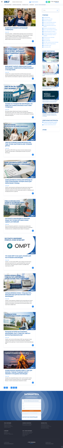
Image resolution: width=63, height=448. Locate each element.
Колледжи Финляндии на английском (49, 31)
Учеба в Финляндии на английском (28, 432)
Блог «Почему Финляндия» (41, 4)
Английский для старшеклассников (46, 426)
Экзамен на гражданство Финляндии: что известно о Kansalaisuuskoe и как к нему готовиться (18, 105)
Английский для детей (44, 424)
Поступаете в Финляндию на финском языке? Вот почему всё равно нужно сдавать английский (17, 220)
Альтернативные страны (47, 45)
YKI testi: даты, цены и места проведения (50, 62)
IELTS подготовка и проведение (27, 424)
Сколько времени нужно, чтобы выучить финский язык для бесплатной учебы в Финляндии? (18, 294)
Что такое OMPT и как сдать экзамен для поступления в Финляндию (18, 256)
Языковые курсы (25, 4)
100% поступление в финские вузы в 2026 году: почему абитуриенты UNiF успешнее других (18, 144)
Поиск (57, 10)
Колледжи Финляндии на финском (49, 23)
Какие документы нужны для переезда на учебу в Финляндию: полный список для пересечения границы (18, 181)
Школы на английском (7, 424)
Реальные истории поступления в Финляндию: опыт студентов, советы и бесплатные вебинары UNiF (17, 333)
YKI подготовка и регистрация (27, 425)
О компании (31, 4)
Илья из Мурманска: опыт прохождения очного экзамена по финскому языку (49, 101)
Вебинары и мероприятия (48, 20)
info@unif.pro (57, 2)
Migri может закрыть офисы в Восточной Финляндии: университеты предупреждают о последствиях (19, 68)
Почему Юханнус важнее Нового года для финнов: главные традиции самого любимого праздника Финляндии (18, 372)
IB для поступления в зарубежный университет (16, 28)
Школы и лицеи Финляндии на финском (50, 22)
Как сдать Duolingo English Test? (50, 124)
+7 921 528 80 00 (54, 1)
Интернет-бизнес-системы (49, 443)
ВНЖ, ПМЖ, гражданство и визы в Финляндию (51, 42)
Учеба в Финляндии (7, 4)
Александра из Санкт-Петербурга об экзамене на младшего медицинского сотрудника (49, 115)
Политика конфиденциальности (8, 443)
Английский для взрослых (45, 427)
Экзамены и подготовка (17, 4)
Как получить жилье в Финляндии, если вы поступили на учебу (50, 88)
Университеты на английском (8, 426)
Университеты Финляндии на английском (50, 33)
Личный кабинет (34, 1)
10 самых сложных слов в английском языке (49, 75)
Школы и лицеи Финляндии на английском (50, 29)
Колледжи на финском (7, 427)
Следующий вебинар (47, 17)
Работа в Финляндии (47, 40)
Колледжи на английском (7, 425)
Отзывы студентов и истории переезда (50, 43)
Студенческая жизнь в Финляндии (49, 37)
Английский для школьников (45, 425)
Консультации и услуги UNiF (48, 19)
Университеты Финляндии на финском (50, 28)
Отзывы (24, 435)
